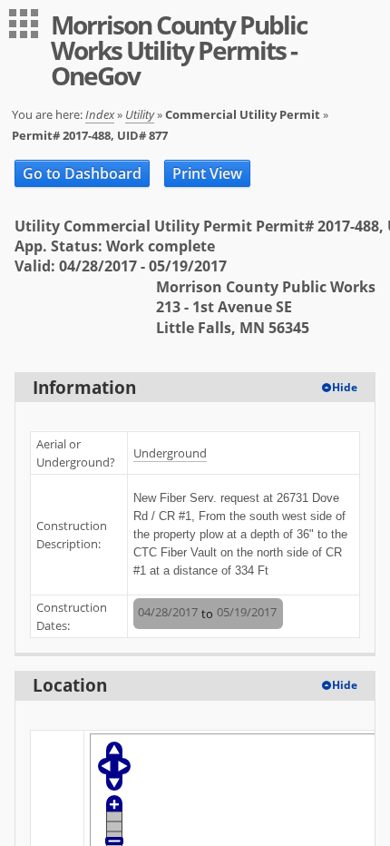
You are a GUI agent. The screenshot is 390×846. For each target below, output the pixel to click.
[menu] (23, 23)
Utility (139, 114)
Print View (207, 173)
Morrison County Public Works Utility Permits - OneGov (179, 50)
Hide (344, 387)
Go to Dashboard (82, 173)
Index (99, 114)
